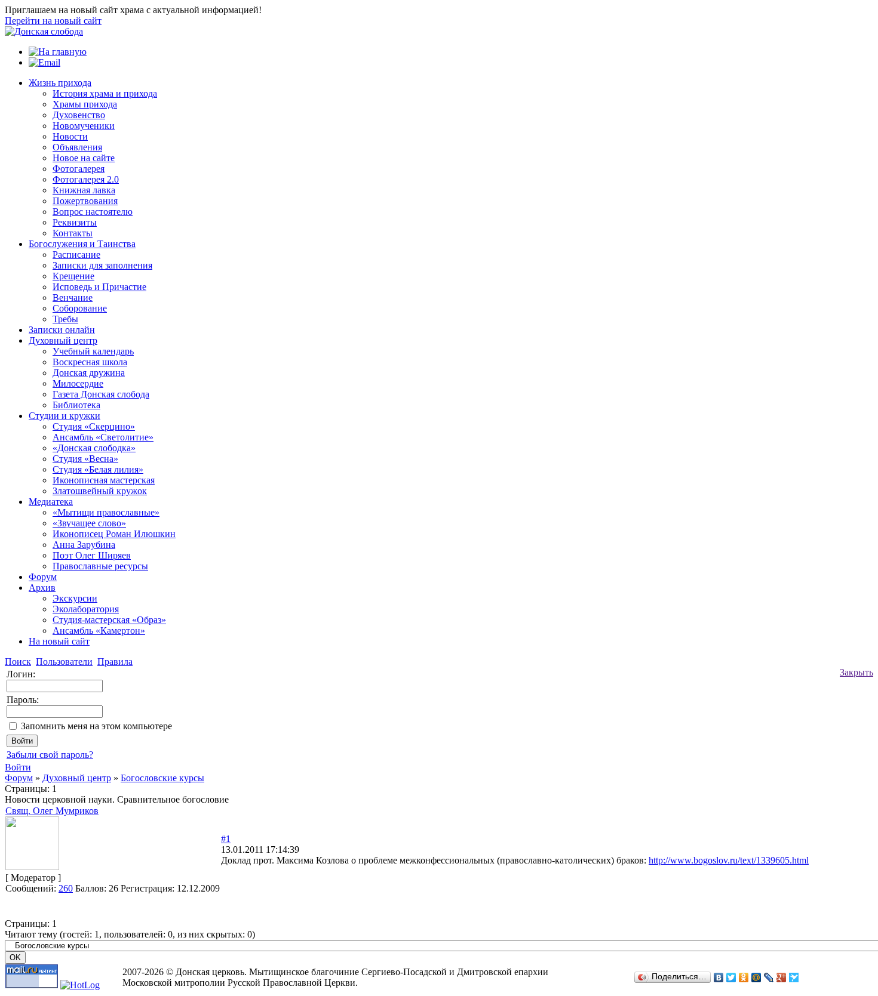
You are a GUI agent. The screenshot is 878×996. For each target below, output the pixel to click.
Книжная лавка (84, 190)
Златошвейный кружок (100, 491)
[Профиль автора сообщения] (32, 867)
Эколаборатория (86, 609)
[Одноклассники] (744, 977)
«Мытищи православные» (106, 512)
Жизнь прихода (60, 83)
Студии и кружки (64, 416)
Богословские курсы (162, 778)
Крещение (73, 276)
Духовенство (79, 115)
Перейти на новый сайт (53, 21)
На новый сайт (59, 641)
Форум (43, 577)
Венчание (73, 297)
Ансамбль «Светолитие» (103, 437)
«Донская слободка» (94, 448)
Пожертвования (85, 201)
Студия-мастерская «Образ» (109, 620)
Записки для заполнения (102, 265)
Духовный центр (63, 340)
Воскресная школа (90, 362)
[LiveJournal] (769, 977)
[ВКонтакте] (719, 977)
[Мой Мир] (756, 977)
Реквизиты (75, 222)
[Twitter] (731, 977)
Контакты (73, 233)
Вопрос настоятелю (93, 211)
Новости (70, 136)
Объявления (77, 147)
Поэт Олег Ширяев (92, 555)
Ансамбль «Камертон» (99, 630)
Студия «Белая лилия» (98, 469)
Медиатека (51, 502)
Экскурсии (75, 598)
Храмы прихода (85, 104)
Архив (42, 587)
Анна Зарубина (84, 544)
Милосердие (78, 383)
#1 (226, 839)
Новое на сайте (84, 158)
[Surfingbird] (794, 977)
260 (66, 888)
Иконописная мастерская (104, 480)
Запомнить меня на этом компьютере (96, 726)
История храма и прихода (105, 93)
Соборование (80, 308)
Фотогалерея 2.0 (86, 179)
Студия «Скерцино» (94, 426)
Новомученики (84, 126)
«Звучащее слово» (89, 523)
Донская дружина (89, 373)
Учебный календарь (93, 351)
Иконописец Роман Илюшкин (114, 534)
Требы (65, 319)
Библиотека (76, 405)
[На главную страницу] (44, 31)
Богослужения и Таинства (82, 244)
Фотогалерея (79, 169)
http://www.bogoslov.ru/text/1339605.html (729, 860)
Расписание (76, 254)
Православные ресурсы (100, 566)
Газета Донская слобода (101, 394)
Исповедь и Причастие (99, 287)
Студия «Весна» (85, 459)
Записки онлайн (62, 330)
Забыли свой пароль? (50, 755)
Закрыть (856, 672)
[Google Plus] (781, 977)
